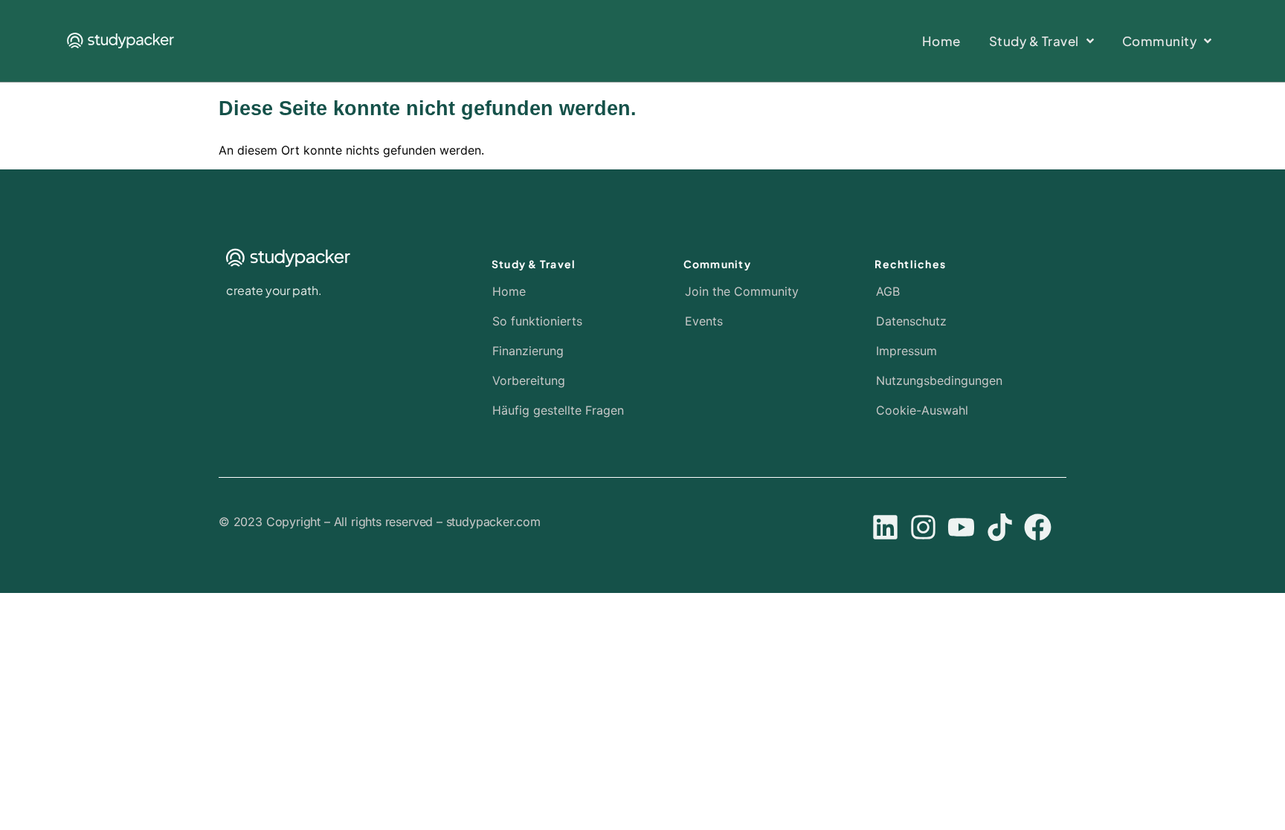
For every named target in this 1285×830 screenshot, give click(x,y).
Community (717, 263)
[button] (956, 410)
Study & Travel (534, 263)
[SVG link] (120, 40)
